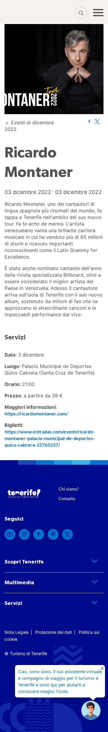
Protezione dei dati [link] (53, 632)
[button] (90, 710)
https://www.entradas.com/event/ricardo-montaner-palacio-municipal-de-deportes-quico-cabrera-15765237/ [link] (49, 438)
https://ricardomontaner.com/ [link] (36, 413)
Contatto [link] (66, 498)
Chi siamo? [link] (68, 488)
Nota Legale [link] (16, 632)
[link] (89, 121)
